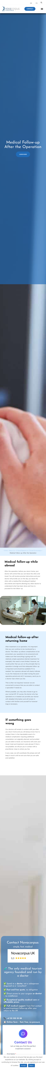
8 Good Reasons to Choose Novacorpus (28, 550)
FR (37, 3)
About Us (12, 550)
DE (31, 3)
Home (5, 550)
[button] (41, 2)
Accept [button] (23, 1065)
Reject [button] (31, 1065)
